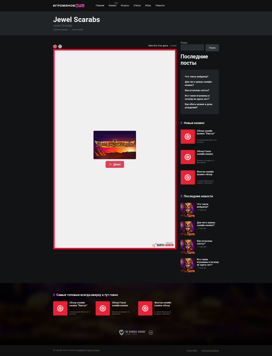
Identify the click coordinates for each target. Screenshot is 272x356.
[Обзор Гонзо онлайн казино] (188, 163)
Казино (112, 5)
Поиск (184, 42)
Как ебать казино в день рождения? (198, 106)
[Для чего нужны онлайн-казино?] (188, 234)
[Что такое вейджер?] (188, 216)
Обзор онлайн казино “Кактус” (206, 132)
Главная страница (60, 30)
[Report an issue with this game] (55, 46)
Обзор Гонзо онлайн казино (205, 152)
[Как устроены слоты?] (188, 253)
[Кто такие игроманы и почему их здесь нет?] (188, 271)
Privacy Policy (192, 351)
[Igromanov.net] (68, 5)
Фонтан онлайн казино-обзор (205, 173)
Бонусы (125, 5)
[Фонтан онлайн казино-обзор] (188, 183)
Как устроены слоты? (197, 90)
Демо (117, 164)
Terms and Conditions (210, 351)
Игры (148, 5)
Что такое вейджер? (196, 76)
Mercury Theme (93, 350)
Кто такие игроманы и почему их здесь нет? (197, 97)
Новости (160, 5)
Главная (100, 5)
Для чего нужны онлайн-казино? (198, 83)
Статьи (137, 5)
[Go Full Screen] (60, 46)
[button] (115, 145)
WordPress (81, 350)
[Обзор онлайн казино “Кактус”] (188, 143)
